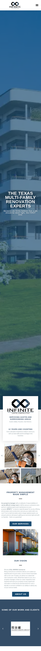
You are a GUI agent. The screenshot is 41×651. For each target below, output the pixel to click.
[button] (37, 5)
